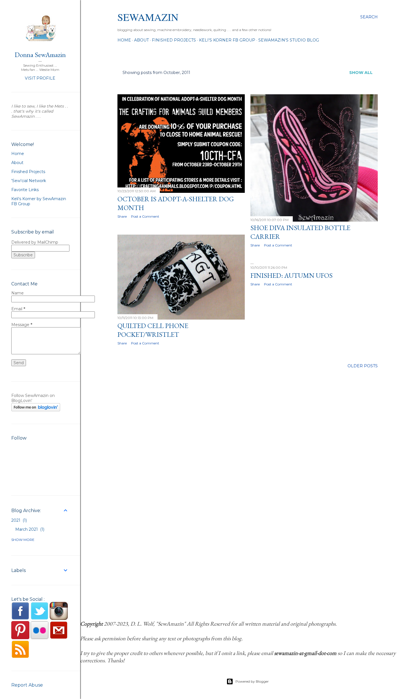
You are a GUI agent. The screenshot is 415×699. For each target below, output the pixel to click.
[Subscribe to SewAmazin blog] (20, 656)
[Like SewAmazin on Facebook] (20, 618)
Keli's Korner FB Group (227, 40)
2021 (18, 520)
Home (124, 40)
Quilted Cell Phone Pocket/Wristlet (152, 330)
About (141, 40)
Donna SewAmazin (40, 54)
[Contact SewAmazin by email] (59, 637)
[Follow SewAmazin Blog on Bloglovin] (35, 409)
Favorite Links (25, 189)
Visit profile (40, 78)
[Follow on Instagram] (59, 618)
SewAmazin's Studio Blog (288, 40)
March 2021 (29, 529)
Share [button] (122, 216)
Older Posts (363, 365)
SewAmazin (147, 17)
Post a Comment (145, 216)
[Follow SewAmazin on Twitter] (39, 618)
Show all (361, 72)
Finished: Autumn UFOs (291, 275)
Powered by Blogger (252, 681)
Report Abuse (27, 685)
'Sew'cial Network (28, 180)
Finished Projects (174, 40)
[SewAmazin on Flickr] (39, 637)
